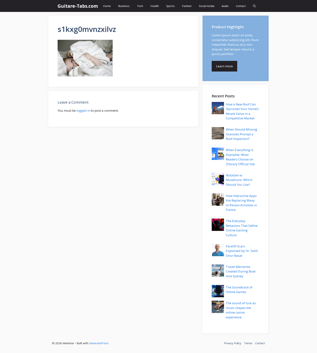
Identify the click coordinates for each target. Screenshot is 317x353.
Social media (206, 6)
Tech (140, 6)
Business (124, 6)
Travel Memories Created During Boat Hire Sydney (241, 271)
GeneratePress (99, 343)
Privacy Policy (232, 343)
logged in (83, 110)
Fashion (187, 6)
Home (107, 6)
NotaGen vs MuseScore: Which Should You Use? (239, 180)
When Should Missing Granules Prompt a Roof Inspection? (241, 134)
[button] (254, 6)
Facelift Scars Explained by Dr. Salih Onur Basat (242, 251)
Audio (225, 6)
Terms (248, 343)
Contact (241, 6)
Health (154, 6)
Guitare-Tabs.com (78, 6)
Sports (170, 6)
